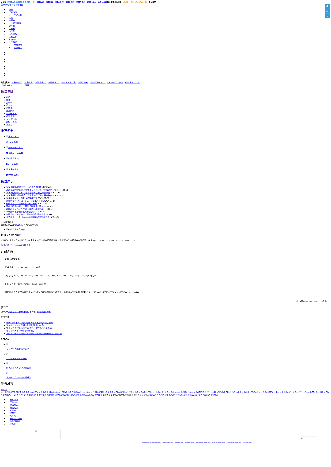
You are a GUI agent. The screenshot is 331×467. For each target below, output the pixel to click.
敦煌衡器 (98, 395)
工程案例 (13, 37)
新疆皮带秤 (40, 82)
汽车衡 (93, 2)
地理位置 (18, 45)
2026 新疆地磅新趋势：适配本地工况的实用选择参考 (30, 195)
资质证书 (18, 48)
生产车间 (18, 15)
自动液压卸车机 (44, 312)
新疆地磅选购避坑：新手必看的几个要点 (24, 206)
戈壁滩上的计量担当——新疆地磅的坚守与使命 (28, 217)
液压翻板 (13, 34)
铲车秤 (12, 26)
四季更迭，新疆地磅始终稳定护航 (21, 203)
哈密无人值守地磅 (210, 395)
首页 (11, 9)
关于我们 (13, 42)
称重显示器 (11, 116)
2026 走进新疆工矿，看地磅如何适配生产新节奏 (28, 193)
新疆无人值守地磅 (195, 395)
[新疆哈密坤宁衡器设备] (12, 5)
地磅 (11, 18)
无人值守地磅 (15, 23)
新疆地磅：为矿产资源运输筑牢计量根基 (24, 209)
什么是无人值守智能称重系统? (20, 331)
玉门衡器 (91, 395)
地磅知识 (14, 405)
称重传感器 (11, 114)
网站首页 (14, 399)
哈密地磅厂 (17, 82)
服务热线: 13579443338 (11, 245)
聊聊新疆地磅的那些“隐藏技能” (20, 212)
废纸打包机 (11, 122)
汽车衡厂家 (68, 82)
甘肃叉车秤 (154, 395)
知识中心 (13, 39)
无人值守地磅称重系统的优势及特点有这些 (26, 325)
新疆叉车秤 (80, 2)
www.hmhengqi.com (313, 301)
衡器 (28, 82)
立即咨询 (26, 245)
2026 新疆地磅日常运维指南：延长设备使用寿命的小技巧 (32, 190)
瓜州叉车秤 (163, 395)
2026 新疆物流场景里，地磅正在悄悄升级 (25, 187)
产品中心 (19, 225)
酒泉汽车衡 (74, 395)
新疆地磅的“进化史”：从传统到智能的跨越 (25, 201)
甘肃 (34, 395)
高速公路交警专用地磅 (18, 312)
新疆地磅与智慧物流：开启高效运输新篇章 (26, 214)
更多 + (4, 389)
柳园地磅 (66, 395)
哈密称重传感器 (97, 82)
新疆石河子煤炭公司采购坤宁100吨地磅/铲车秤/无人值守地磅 (34, 333)
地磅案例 (14, 408)
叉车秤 (12, 28)
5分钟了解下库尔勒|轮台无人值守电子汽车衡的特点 (29, 323)
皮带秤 (12, 20)
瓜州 (23, 395)
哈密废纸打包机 (132, 82)
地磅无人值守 (115, 82)
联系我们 (14, 424)
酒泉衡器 (83, 395)
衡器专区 (13, 12)
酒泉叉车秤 (173, 395)
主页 (12, 225)
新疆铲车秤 (53, 82)
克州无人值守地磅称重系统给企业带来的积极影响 (29, 328)
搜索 (27, 85)
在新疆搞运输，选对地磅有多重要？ (22, 198)
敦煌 (11, 395)
